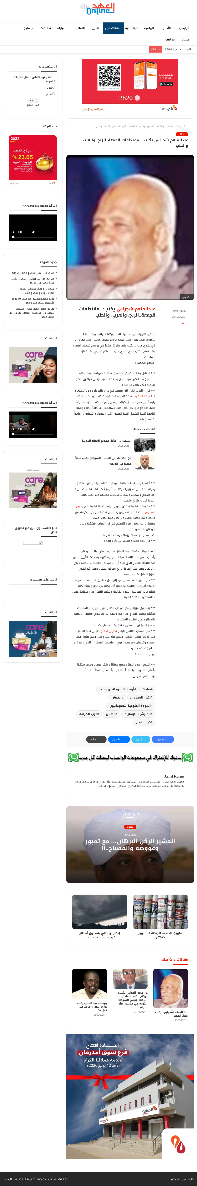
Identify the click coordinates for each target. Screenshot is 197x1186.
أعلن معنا (30, 1179)
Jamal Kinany (179, 310)
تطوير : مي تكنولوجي (182, 1179)
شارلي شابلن (108, 631)
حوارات (61, 28)
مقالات (170, 126)
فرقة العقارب (142, 396)
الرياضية (149, 28)
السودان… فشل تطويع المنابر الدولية (106, 440)
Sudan (147, 689)
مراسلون (29, 28)
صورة (49, 81)
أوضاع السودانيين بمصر (116, 689)
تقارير (96, 28)
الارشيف (170, 39)
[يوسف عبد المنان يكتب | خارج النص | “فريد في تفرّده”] (89, 984)
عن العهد (63, 1179)
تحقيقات (46, 28)
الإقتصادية (132, 28)
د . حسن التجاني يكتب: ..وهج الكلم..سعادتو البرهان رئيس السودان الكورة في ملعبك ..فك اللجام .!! (133, 1000)
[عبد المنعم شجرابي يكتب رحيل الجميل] (170, 988)
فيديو (49, 94)
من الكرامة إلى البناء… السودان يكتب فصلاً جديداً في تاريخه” (33, 280)
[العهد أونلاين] (98, 8)
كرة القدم (143, 722)
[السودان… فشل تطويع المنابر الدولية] (144, 445)
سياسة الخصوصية (46, 1179)
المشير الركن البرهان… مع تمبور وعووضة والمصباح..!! (130, 845)
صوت (49, 87)
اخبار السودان (140, 697)
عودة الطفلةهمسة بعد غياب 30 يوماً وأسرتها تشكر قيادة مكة (33, 300)
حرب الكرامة (88, 714)
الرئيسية (184, 28)
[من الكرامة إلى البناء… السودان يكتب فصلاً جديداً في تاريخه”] (144, 462)
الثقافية (80, 28)
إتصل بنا (18, 1179)
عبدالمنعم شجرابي (136, 309)
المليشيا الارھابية (137, 714)
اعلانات (185, 39)
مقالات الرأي (112, 28)
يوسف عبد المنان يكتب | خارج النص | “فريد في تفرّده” (91, 1006)
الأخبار (167, 28)
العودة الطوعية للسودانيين (130, 706)
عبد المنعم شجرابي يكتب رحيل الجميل (171, 1014)
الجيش (117, 697)
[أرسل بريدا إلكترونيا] (170, 310)
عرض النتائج (33, 104)
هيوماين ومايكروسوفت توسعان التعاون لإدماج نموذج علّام (36, 290)
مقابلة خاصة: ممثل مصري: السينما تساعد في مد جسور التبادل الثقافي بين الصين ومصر (31, 312)
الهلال (111, 714)
